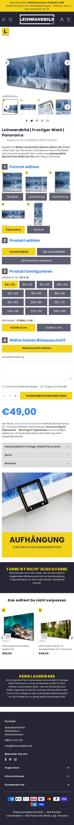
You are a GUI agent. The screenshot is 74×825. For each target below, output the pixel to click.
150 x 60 (59, 293)
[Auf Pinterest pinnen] (37, 120)
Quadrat (12, 197)
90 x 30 (44, 284)
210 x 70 (59, 302)
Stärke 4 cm (54, 327)
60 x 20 (27, 284)
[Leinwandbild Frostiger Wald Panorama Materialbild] (45, 107)
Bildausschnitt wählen (37, 348)
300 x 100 (60, 311)
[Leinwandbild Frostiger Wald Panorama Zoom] (63, 107)
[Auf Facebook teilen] (26, 120)
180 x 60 (13, 302)
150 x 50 (36, 293)
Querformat (37, 197)
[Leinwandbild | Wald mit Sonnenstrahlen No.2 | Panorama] (55, 625)
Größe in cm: (15, 277)
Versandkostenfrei (29, 423)
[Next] (67, 62)
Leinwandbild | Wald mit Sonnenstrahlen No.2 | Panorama (55, 647)
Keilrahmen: (17, 320)
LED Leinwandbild (54, 252)
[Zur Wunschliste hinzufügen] (8, 636)
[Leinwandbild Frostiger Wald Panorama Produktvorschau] (10, 107)
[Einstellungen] (61, 19)
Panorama (13, 230)
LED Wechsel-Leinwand (36, 260)
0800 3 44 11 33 (14, 740)
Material (10, 463)
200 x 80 (36, 302)
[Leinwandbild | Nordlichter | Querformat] (18, 625)
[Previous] (6, 62)
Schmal (39, 230)
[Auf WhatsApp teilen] (42, 120)
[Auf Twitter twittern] (31, 120)
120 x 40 (13, 293)
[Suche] (10, 19)
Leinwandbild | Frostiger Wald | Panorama (32, 446)
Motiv (8, 455)
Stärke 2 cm (18, 327)
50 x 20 (10, 284)
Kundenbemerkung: (13, 357)
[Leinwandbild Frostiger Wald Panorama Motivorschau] (28, 107)
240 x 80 (13, 311)
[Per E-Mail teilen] (47, 120)
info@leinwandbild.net (18, 746)
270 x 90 (36, 311)
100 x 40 (62, 284)
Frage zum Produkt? (55, 386)
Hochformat (60, 197)
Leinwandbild (18, 252)
